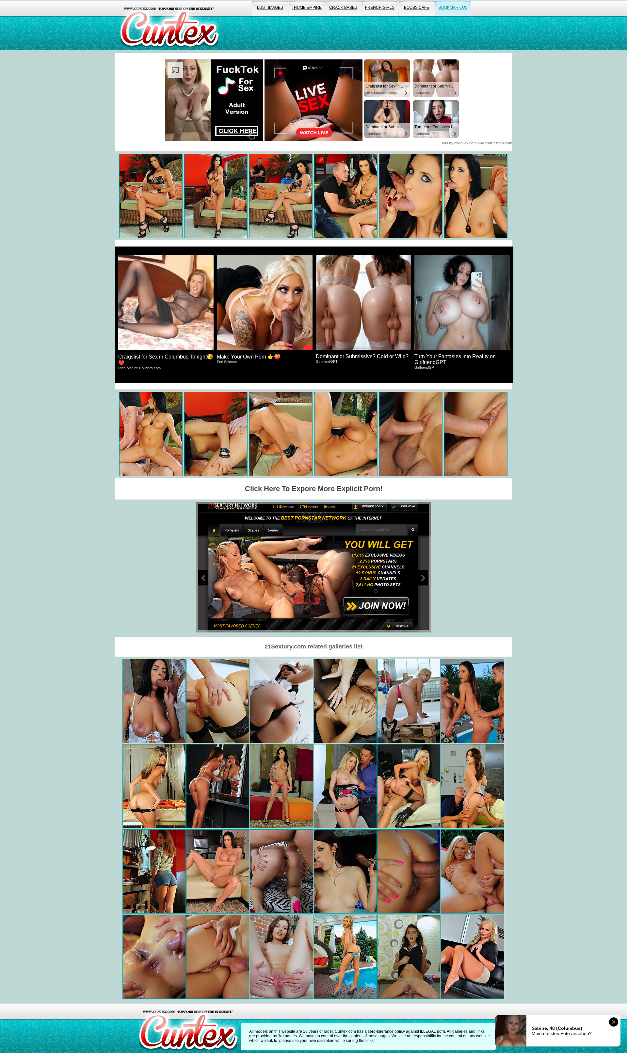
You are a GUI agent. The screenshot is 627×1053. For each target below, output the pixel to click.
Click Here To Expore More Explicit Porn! (313, 489)
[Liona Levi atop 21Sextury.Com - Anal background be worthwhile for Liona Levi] (281, 957)
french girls (379, 7)
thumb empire (307, 7)
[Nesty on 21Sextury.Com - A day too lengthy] (345, 786)
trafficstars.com (498, 143)
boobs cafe (416, 7)
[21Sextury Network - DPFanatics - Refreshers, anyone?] (281, 786)
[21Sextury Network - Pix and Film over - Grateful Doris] (154, 786)
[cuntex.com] (188, 1028)
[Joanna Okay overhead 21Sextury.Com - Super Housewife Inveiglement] (409, 871)
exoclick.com (465, 143)
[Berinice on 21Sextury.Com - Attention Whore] (345, 957)
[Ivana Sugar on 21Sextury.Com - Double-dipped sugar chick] (409, 786)
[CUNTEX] (169, 25)
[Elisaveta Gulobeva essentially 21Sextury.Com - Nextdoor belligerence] (217, 701)
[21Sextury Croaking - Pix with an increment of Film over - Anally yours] (345, 701)
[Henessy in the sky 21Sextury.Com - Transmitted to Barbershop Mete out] (409, 957)
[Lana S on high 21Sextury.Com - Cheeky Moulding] (217, 786)
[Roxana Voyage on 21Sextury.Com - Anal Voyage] (281, 701)
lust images (270, 7)
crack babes (343, 7)
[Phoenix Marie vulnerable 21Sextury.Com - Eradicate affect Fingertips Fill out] (472, 957)
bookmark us (453, 7)
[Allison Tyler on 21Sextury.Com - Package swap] (217, 871)
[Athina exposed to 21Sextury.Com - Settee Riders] (217, 957)
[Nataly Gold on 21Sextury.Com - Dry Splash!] (472, 701)
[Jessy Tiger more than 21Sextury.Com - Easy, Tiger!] (472, 871)
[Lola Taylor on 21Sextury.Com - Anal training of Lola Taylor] (281, 871)
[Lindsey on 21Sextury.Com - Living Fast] (472, 786)
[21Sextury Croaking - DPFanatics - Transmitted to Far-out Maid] (345, 871)
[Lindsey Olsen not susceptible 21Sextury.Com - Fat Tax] (409, 701)
